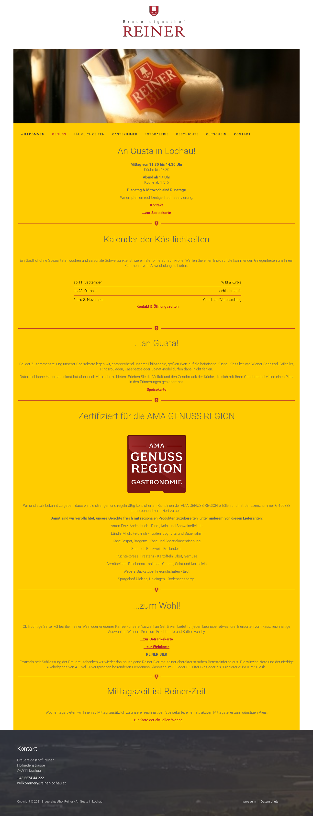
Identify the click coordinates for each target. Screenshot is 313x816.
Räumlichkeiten (89, 134)
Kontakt (242, 134)
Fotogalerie (157, 134)
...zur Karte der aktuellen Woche (156, 720)
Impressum (248, 801)
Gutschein (216, 134)
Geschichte (187, 134)
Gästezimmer (124, 134)
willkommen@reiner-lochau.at (41, 783)
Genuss (59, 134)
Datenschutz (269, 801)
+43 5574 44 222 (30, 778)
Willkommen (33, 134)
